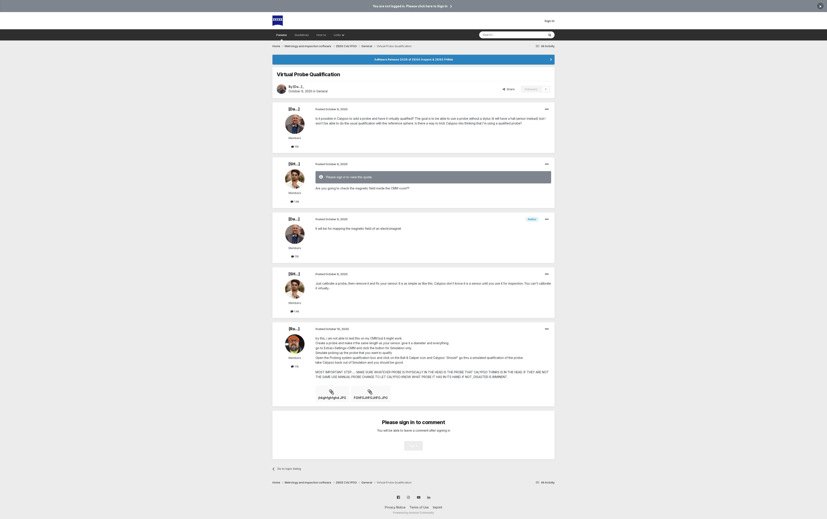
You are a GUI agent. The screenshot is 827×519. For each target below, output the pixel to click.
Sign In (549, 21)
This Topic (532, 34)
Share (510, 89)
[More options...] (547, 109)
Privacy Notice (395, 507)
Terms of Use (419, 507)
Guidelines (302, 35)
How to (321, 35)
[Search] (550, 34)
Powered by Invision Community (413, 512)
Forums (281, 35)
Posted (332, 109)
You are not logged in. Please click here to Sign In (410, 6)
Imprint (437, 507)
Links (338, 35)
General (322, 91)
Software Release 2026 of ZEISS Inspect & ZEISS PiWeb (413, 59)
